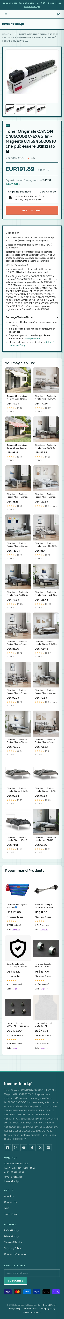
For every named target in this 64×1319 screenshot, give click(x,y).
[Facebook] (7, 1147)
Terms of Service (13, 1242)
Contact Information (15, 1254)
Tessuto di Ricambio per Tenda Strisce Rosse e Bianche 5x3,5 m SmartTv (17, 446)
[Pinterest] (48, 1147)
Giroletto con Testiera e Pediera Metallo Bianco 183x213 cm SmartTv (45, 496)
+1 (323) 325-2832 (14, 1172)
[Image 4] (41, 109)
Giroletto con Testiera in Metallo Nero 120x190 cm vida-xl (45, 398)
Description (12, 232)
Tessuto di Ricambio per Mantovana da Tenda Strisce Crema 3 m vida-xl (18, 398)
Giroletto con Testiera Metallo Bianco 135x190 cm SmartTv (17, 790)
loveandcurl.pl (13, 24)
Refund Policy (11, 1230)
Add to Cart (32, 210)
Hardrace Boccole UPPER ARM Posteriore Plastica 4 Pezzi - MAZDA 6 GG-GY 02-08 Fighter (17, 1025)
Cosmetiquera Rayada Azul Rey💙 (17, 906)
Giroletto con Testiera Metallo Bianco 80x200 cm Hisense (18, 839)
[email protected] (32, 338)
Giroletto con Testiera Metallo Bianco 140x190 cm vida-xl (46, 790)
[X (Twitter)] (40, 1147)
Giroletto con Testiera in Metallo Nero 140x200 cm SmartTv (45, 594)
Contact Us (10, 1202)
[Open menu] (6, 14)
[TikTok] (32, 1147)
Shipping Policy (12, 1248)
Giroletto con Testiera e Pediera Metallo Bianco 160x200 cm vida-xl (17, 741)
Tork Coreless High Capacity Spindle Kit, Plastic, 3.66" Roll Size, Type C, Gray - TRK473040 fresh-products (45, 906)
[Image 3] (31, 109)
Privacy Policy (11, 1236)
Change (51, 191)
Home (5, 34)
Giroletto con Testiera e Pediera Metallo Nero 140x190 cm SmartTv (45, 741)
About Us (9, 1196)
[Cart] (58, 14)
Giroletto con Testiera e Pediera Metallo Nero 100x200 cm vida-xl (17, 692)
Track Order (10, 1214)
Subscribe (15, 1280)
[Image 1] (10, 109)
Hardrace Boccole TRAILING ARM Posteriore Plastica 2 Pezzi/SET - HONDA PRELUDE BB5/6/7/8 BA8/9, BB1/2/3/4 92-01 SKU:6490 (45, 965)
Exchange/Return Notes (19, 317)
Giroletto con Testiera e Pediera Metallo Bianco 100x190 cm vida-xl (45, 692)
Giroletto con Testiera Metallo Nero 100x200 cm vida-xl (45, 545)
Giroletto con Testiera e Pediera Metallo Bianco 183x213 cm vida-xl (17, 545)
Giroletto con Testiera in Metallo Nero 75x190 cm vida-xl (18, 594)
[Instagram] (15, 1147)
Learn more (13, 183)
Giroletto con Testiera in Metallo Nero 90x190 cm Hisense (45, 446)
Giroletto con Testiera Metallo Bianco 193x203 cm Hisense (46, 643)
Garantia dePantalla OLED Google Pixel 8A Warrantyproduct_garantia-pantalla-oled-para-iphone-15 (18, 965)
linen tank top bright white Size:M (44, 1024)
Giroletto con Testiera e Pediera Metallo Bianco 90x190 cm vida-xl (17, 496)
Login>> (16, 929)
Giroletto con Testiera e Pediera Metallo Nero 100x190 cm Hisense (17, 643)
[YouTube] (23, 1147)
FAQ (6, 1208)
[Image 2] (20, 109)
